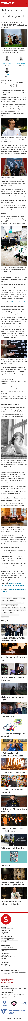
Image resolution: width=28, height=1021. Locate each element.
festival (9, 610)
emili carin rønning (20, 610)
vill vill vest (11, 600)
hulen (3, 610)
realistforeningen (19, 598)
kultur (22, 607)
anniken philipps (6, 598)
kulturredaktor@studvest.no (8, 956)
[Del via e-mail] (16, 85)
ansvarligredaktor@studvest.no (9, 940)
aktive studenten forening (10, 615)
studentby (5, 617)
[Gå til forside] (7, 3)
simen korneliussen (7, 612)
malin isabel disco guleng (9, 605)
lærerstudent (6, 607)
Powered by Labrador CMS (14, 1018)
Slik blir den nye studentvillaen (17, 302)
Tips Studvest (5, 980)
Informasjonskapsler (7, 979)
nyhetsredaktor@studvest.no (9, 949)
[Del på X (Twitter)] (14, 85)
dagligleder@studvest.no (18, 972)
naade (3, 600)
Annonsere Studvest (7, 982)
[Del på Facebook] (11, 85)
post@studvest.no (6, 933)
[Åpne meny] (26, 3)
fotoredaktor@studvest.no (8, 966)
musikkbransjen (6, 603)
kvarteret (15, 607)
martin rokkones (18, 603)
